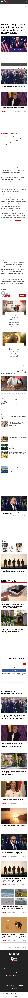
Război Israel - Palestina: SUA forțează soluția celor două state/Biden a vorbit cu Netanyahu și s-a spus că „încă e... (14, 936)
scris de (17, 111)
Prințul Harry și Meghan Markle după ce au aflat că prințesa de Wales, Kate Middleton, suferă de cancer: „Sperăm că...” (13, 86)
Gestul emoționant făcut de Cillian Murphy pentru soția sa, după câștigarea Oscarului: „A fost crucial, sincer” (13, 109)
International (4, 111)
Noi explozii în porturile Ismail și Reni (13, 825)
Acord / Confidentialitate (10, 985)
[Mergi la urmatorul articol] (25, 6)
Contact (6, 982)
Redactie (12, 982)
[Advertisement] (12, 409)
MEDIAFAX (18, 220)
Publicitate (20, 985)
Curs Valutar (14, 988)
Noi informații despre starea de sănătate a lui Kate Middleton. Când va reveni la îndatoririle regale (14, 772)
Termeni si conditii (19, 982)
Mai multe (22, 295)
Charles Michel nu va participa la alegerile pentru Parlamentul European (13, 852)
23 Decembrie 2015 (15, 133)
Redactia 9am (23, 292)
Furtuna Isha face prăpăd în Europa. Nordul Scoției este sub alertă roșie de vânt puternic (13, 908)
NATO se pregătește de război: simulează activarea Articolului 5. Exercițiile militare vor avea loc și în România (13, 571)
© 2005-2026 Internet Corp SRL (8, 993)
